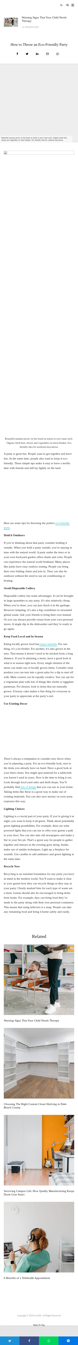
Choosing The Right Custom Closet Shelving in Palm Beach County (35, 1106)
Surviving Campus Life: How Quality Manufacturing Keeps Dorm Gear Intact (39, 1193)
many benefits (48, 644)
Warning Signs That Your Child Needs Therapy (44, 19)
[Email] (47, 53)
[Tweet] (27, 53)
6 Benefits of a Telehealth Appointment (27, 1277)
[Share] (17, 53)
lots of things (28, 787)
